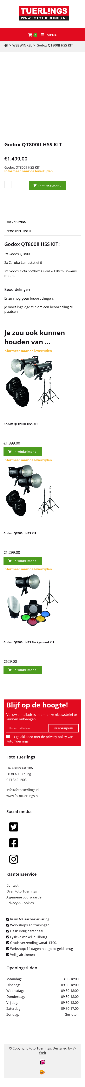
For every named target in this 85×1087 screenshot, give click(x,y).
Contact (12, 885)
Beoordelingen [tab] (18, 231)
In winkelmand (49, 185)
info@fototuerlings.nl (22, 790)
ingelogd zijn (27, 307)
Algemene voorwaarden (25, 897)
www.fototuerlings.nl (22, 796)
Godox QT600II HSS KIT (20, 533)
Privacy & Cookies (20, 903)
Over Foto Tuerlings (21, 891)
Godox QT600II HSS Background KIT (29, 642)
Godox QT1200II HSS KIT (21, 424)
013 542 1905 (16, 780)
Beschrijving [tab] (16, 222)
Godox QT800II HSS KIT (55, 45)
